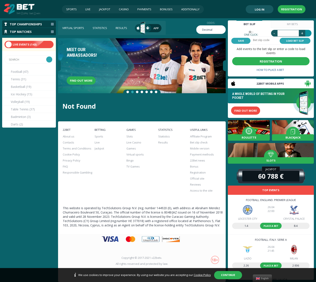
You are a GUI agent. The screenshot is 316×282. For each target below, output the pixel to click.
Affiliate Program (201, 136)
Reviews (195, 184)
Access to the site (201, 190)
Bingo (130, 160)
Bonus (194, 166)
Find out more (81, 80)
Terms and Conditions (77, 148)
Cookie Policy (202, 275)
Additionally (190, 9)
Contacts (68, 142)
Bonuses (166, 9)
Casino (124, 9)
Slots (129, 136)
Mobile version (199, 148)
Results (121, 28)
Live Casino (133, 142)
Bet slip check (199, 142)
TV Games (133, 166)
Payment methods (202, 154)
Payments (144, 9)
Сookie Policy (71, 154)
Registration (291, 9)
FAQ (65, 166)
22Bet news (197, 160)
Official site (197, 178)
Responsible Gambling (77, 172)
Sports (71, 9)
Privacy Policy (71, 160)
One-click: (251, 35)
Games (131, 148)
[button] (127, 92)
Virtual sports (73, 28)
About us (68, 136)
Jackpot (104, 9)
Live (88, 9)
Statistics (100, 28)
